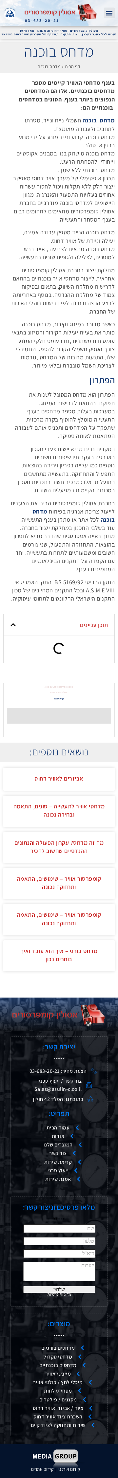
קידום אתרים (42, 1469)
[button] (109, 13)
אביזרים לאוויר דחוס (59, 778)
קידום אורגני (70, 1469)
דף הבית (73, 66)
